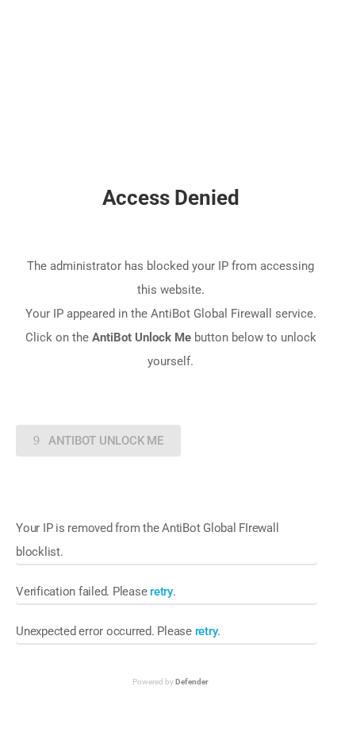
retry (161, 591)
